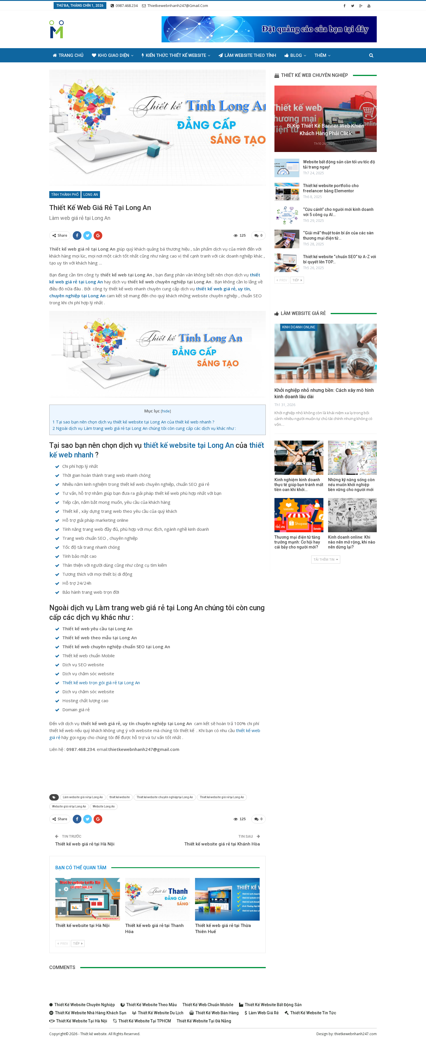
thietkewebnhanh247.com (355, 1033)
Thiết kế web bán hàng (217, 1013)
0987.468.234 (127, 5)
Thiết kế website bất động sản (273, 1004)
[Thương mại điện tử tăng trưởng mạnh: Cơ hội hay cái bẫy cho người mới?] (298, 515)
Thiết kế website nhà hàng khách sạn (90, 1013)
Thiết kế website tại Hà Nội (82, 925)
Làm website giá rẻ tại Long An (83, 797)
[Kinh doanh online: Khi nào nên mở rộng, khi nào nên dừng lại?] (352, 515)
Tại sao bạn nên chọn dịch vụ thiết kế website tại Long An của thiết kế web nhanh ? (133, 422)
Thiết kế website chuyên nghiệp (84, 1004)
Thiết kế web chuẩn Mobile (208, 1004)
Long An (90, 195)
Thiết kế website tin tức (313, 1013)
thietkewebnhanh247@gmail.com (178, 5)
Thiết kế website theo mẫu (151, 1004)
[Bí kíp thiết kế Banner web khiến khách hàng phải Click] (325, 118)
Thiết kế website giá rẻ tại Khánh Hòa (222, 844)
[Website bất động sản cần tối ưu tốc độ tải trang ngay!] (286, 168)
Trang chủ (71, 55)
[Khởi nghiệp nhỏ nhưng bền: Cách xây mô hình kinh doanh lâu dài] (325, 353)
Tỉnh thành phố (65, 195)
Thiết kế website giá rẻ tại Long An (222, 797)
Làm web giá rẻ (264, 1013)
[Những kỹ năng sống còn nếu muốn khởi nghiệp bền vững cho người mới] (352, 458)
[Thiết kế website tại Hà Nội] (87, 899)
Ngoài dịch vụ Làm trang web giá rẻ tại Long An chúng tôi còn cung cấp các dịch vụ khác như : (144, 428)
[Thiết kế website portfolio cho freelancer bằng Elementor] (286, 191)
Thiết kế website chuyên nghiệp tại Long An (164, 797)
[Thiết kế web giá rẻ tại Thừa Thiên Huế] (227, 899)
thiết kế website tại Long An (188, 445)
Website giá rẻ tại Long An (69, 806)
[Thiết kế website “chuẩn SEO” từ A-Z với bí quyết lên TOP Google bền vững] (286, 262)
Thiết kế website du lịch (160, 1013)
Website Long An (104, 806)
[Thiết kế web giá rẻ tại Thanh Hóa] (157, 899)
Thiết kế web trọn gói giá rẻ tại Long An (101, 682)
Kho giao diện (113, 55)
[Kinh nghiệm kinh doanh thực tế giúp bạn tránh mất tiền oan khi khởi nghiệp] (298, 458)
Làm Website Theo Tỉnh (250, 55)
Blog (296, 55)
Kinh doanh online (298, 327)
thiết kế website (120, 797)
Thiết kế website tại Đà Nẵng (204, 1021)
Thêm (320, 55)
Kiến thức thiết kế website (176, 55)
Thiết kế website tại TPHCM (145, 1021)
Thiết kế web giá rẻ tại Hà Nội (84, 844)
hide (166, 411)
